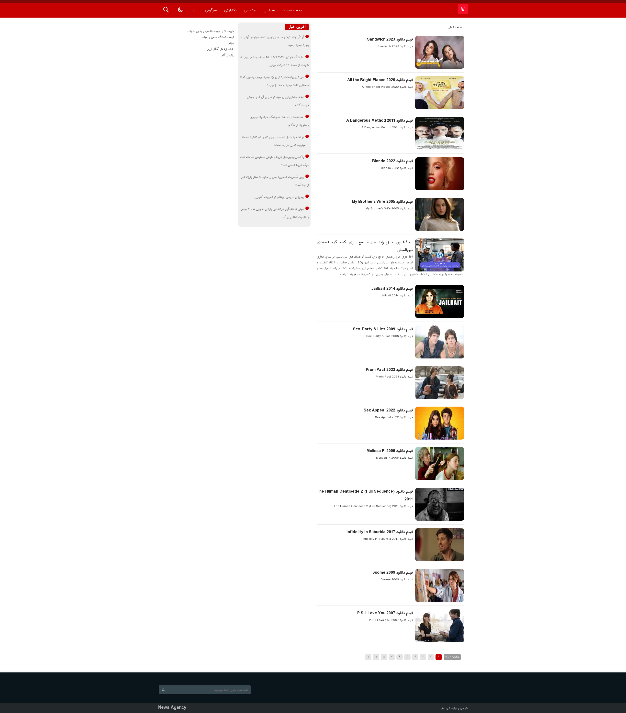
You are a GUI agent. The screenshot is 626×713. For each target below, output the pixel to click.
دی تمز (446, 708)
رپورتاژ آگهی (227, 54)
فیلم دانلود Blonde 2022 (392, 161)
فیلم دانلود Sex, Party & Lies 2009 (383, 329)
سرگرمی (211, 10)
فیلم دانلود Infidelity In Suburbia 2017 (380, 532)
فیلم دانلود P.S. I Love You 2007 (385, 613)
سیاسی (269, 10)
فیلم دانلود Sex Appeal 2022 (388, 410)
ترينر (231, 43)
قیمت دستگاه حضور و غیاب (218, 37)
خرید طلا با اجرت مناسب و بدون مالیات (211, 31)
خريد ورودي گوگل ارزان (220, 48)
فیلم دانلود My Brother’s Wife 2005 (382, 201)
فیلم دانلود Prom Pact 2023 (389, 370)
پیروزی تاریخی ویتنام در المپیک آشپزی (279, 197)
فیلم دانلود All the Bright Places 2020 (380, 80)
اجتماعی (250, 10)
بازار (195, 10)
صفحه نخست (292, 10)
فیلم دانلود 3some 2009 (393, 572)
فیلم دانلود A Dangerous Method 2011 (379, 120)
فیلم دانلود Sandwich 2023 (390, 39)
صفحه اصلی (455, 27)
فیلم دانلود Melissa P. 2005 (390, 451)
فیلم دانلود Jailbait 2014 (392, 288)
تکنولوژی (230, 10)
